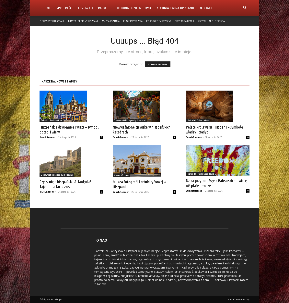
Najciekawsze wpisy (238, 299)
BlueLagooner (47, 191)
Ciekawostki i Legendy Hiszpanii (130, 120)
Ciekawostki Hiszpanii (52, 20)
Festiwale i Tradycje (94, 8)
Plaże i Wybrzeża (133, 20)
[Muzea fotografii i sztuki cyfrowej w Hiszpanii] (144, 161)
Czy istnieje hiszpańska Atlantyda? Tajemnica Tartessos (65, 184)
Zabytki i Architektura (211, 20)
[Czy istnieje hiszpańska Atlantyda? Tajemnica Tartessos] (71, 161)
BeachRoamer (48, 137)
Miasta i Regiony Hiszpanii (83, 20)
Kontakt (206, 8)
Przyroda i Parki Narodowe (200, 173)
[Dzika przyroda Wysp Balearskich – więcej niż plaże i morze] (217, 160)
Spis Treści (64, 8)
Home (46, 8)
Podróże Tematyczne (158, 20)
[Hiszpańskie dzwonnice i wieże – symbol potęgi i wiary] (71, 106)
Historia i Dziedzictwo (133, 8)
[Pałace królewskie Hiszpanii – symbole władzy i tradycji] (217, 106)
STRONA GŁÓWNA (158, 64)
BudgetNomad (194, 190)
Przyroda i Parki (184, 20)
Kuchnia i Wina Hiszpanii (175, 8)
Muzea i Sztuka (111, 20)
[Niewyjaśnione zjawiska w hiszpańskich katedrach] (144, 106)
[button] (244, 8)
